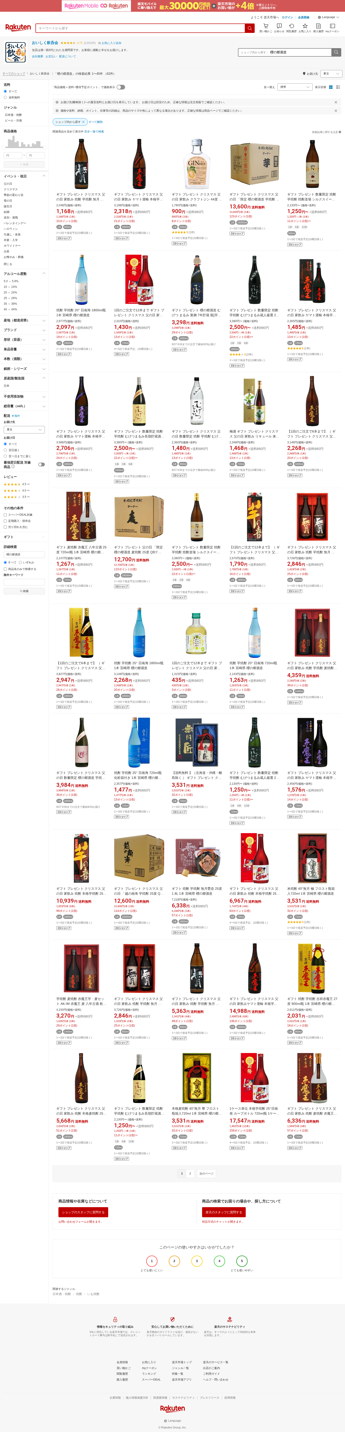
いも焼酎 (93, 1294)
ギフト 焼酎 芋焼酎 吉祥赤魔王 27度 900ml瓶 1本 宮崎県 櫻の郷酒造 (312, 1004)
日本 (6, 385)
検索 (26, 164)
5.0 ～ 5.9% (11, 281)
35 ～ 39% (10, 303)
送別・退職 (11, 217)
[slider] (4, 147)
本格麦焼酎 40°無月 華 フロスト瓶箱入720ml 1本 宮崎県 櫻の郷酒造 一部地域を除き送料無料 (197, 1113)
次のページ (206, 1173)
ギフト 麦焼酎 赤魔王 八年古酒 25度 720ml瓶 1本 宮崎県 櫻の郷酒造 (81, 552)
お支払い (51, 56)
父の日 (8, 183)
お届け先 (9, 422)
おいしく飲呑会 (45, 43)
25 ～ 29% (10, 298)
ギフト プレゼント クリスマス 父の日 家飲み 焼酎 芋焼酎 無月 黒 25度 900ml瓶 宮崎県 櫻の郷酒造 (80, 199)
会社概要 (37, 56)
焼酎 (79, 1294)
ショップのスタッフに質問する (83, 1212)
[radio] (5, 91)
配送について (67, 56)
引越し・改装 (12, 234)
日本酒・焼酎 (62, 1294)
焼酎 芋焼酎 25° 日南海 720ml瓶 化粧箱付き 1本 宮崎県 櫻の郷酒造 (138, 777)
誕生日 (8, 206)
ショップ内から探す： (255, 52)
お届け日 (9, 437)
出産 (6, 251)
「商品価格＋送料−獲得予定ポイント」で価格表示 (83, 87)
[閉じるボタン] (336, 102)
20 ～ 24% (10, 292)
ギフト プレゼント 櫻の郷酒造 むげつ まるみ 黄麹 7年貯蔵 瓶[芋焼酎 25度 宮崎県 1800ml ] (196, 315)
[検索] (250, 28)
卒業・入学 (11, 240)
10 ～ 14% (10, 287)
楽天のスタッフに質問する (224, 1212)
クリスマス (11, 189)
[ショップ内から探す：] (336, 52)
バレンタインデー (15, 223)
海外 (17, 416)
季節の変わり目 (13, 195)
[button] (328, 18)
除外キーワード (13, 575)
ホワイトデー (12, 245)
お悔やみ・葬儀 (13, 257)
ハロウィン (11, 228)
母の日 (8, 200)
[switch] (41, 464)
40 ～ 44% (10, 309)
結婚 (6, 212)
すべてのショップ (14, 73)
